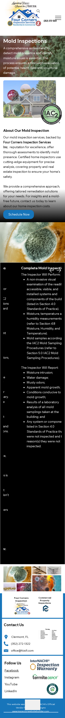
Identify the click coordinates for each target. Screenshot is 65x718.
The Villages (54, 630)
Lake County (54, 638)
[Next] (59, 270)
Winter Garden (55, 636)
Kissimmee (54, 635)
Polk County (54, 637)
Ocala (53, 631)
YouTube (11, 684)
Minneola (42, 635)
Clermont (42, 630)
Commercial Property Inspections (44, 600)
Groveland (43, 633)
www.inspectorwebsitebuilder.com (30, 711)
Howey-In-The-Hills (44, 634)
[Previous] (52, 270)
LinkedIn (11, 691)
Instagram (12, 677)
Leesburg (42, 638)
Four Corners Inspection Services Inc (21, 601)
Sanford (53, 632)
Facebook (12, 670)
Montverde (43, 636)
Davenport (43, 631)
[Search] (38, 11)
